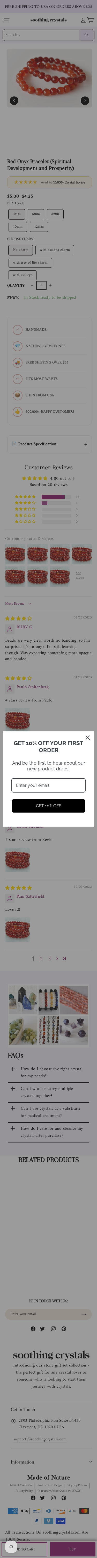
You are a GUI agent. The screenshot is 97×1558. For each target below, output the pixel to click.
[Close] (87, 737)
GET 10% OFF (48, 805)
